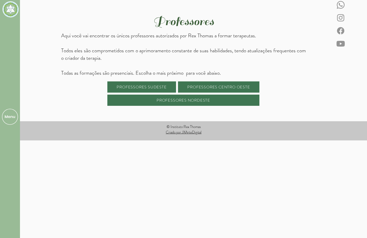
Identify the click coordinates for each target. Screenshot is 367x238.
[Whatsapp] (341, 5)
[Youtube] (341, 44)
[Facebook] (341, 31)
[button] (10, 117)
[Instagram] (341, 18)
